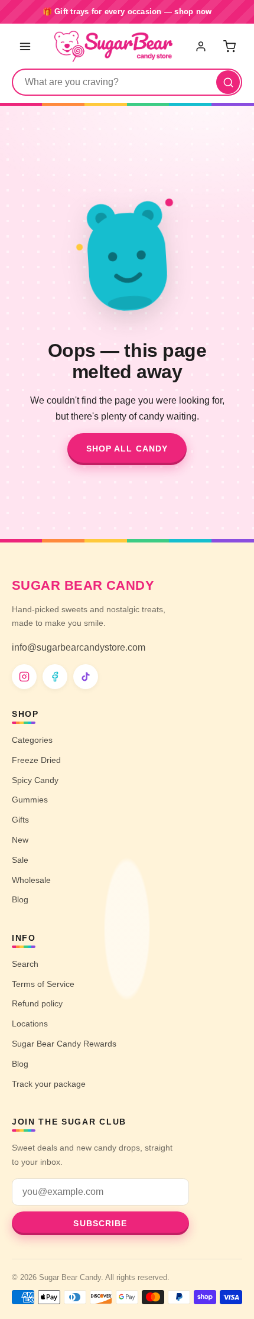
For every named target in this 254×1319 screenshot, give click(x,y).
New (20, 839)
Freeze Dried (36, 760)
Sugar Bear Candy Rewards (64, 1043)
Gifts (20, 819)
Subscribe (100, 1223)
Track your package (49, 1084)
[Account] (202, 46)
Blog (20, 899)
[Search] (228, 82)
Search (25, 964)
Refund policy (37, 1003)
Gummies (30, 799)
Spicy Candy (35, 780)
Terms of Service (43, 984)
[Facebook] (55, 676)
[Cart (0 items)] (229, 46)
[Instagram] (24, 676)
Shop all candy (127, 448)
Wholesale (31, 880)
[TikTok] (85, 676)
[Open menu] (25, 46)
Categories (32, 740)
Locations (30, 1023)
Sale (20, 860)
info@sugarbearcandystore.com (78, 647)
